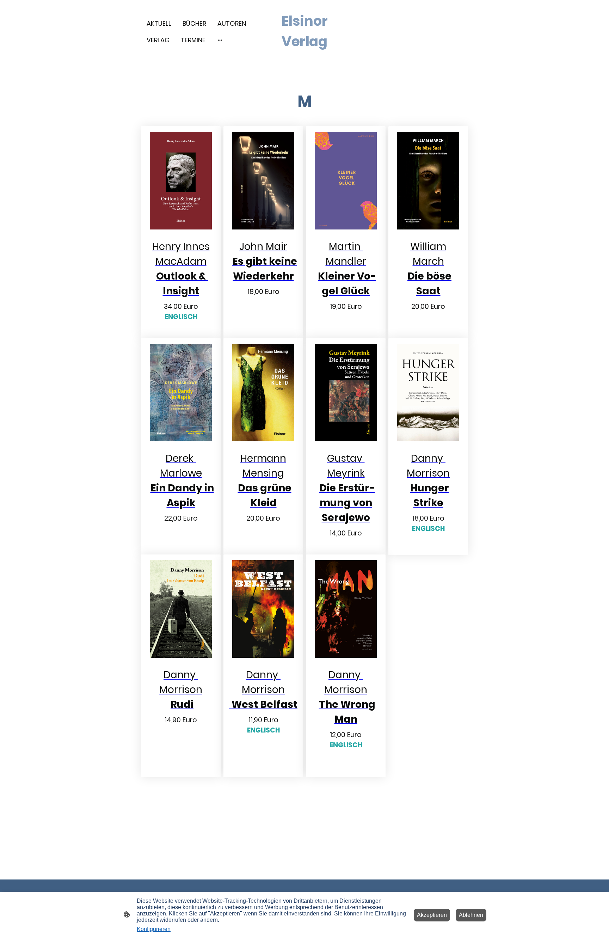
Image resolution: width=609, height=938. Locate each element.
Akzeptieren (432, 915)
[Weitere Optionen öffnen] (220, 40)
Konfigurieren (154, 929)
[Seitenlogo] (305, 58)
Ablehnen (471, 915)
